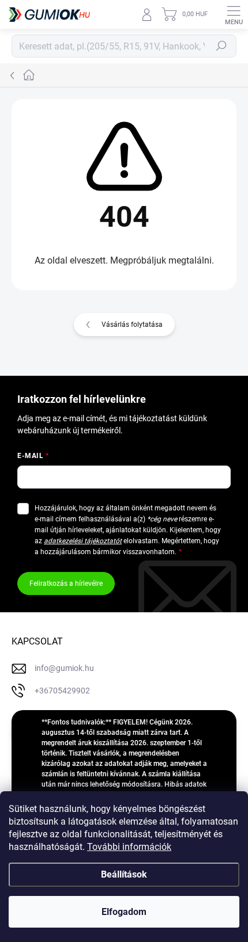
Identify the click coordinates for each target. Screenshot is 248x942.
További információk (129, 846)
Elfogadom (124, 911)
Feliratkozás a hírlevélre (66, 583)
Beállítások (124, 874)
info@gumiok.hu (64, 668)
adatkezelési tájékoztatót (83, 541)
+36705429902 (62, 690)
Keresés (221, 46)
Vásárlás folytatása (132, 325)
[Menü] (233, 14)
